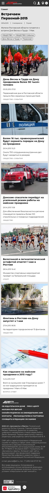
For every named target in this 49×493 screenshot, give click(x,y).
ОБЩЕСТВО (8, 220)
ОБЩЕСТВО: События (13, 99)
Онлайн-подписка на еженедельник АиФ (22, 413)
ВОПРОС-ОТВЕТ (10, 392)
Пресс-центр (33, 406)
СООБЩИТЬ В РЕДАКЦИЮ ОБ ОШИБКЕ (19, 419)
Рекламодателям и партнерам (28, 416)
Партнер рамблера (21, 481)
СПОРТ (6, 279)
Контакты (7, 416)
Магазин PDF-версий (12, 409)
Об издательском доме (13, 406)
